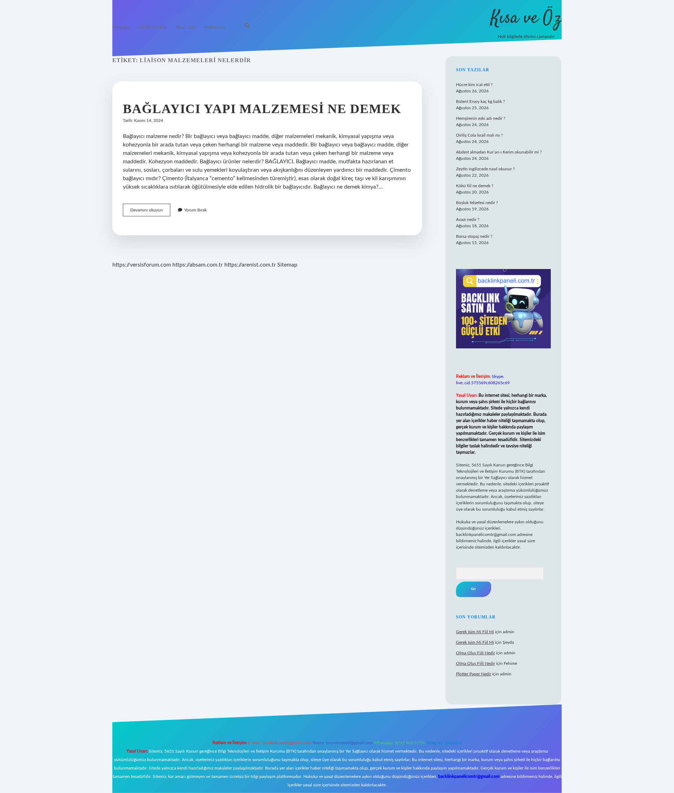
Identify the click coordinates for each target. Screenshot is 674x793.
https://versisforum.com (141, 265)
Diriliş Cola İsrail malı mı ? (479, 135)
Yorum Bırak (195, 210)
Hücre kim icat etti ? (474, 85)
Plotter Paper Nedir (473, 674)
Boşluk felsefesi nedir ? (477, 203)
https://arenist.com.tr (250, 265)
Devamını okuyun (150, 212)
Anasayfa (120, 27)
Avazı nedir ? (467, 219)
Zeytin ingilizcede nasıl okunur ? (485, 169)
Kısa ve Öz (526, 18)
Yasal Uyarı (186, 27)
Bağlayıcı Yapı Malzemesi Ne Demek (262, 108)
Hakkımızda (215, 27)
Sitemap (287, 265)
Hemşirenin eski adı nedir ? (480, 118)
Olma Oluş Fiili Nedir (475, 653)
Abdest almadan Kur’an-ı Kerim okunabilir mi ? (499, 152)
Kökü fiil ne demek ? (474, 186)
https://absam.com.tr (197, 265)
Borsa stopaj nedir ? (474, 236)
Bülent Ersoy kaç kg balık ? (480, 101)
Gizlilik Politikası (152, 27)
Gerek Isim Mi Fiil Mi (475, 632)
